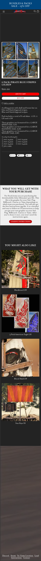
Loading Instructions (20, 221)
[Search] (35, 11)
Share (13, 155)
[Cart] (39, 11)
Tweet (21, 155)
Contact (26, 557)
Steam (13, 555)
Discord (6, 555)
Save (29, 155)
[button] (4, 62)
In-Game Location (25, 555)
